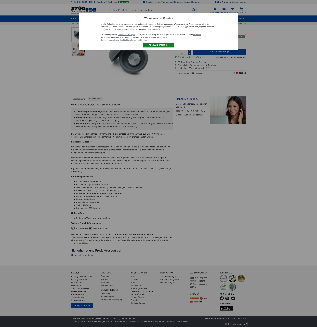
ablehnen (197, 35)
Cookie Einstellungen (126, 35)
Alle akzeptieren (158, 45)
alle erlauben (119, 29)
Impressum (148, 40)
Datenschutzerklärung (110, 40)
